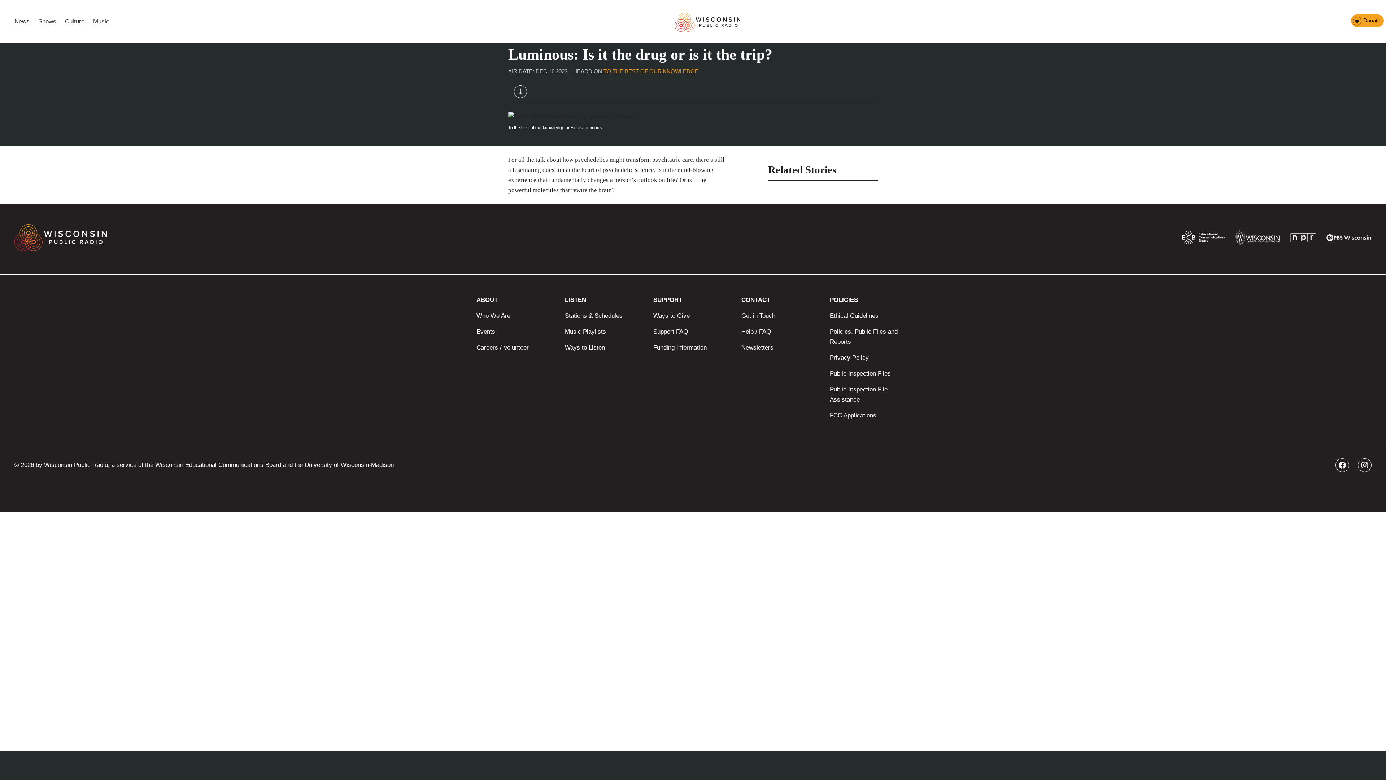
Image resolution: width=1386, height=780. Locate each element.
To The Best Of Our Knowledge (650, 71)
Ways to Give (671, 315)
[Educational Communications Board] (1203, 239)
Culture (74, 21)
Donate (1371, 20)
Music (101, 21)
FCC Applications (853, 415)
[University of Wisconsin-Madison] (1257, 239)
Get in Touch (758, 315)
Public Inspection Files (860, 373)
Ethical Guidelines (854, 315)
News (22, 21)
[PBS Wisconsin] (1349, 239)
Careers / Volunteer (502, 347)
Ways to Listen (585, 347)
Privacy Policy (849, 357)
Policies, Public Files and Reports (864, 336)
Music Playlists (585, 331)
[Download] (520, 93)
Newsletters (757, 347)
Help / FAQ (756, 331)
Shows (47, 21)
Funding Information (680, 347)
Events (485, 331)
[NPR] (1303, 239)
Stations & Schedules (594, 315)
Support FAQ (670, 331)
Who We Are (493, 315)
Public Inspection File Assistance (859, 394)
